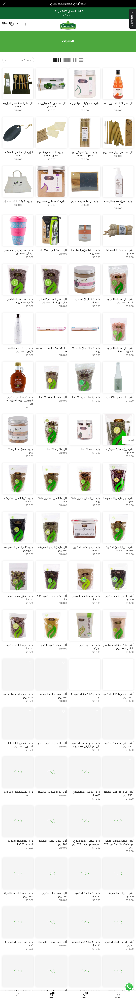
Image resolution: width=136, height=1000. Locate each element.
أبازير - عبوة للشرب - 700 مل (53, 250)
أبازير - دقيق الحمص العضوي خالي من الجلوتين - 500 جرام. (86, 744)
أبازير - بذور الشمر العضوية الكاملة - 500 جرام (20, 842)
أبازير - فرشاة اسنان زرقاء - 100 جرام (85, 350)
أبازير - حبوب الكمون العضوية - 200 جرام (52, 842)
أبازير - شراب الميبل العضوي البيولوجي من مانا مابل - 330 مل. (19, 400)
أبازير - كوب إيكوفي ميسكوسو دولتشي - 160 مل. (18, 252)
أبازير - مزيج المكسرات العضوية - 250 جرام (119, 744)
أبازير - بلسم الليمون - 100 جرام (52, 397)
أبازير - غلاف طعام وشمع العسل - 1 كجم (51, 154)
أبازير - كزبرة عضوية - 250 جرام (52, 792)
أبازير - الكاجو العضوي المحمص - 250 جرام (18, 695)
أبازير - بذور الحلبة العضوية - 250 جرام (120, 895)
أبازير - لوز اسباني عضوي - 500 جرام (85, 500)
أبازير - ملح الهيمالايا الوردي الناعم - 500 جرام (120, 301)
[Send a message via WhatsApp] (129, 987)
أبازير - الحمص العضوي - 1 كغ (52, 743)
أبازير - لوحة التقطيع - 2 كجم (84, 201)
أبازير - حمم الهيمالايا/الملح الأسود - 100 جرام (20, 301)
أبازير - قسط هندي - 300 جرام (51, 201)
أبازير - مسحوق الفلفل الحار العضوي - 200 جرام (20, 744)
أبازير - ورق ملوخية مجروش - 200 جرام (120, 451)
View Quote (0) (132, 18)
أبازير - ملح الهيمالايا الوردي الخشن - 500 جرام (120, 350)
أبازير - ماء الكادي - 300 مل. (120, 397)
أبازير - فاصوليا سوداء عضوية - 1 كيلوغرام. (18, 549)
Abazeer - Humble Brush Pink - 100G (51, 350)
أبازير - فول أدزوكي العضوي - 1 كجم (118, 500)
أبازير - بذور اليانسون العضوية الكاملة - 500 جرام (120, 549)
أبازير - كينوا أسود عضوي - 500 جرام (52, 597)
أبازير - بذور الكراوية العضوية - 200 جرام (52, 695)
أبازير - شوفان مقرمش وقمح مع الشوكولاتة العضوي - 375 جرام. (119, 844)
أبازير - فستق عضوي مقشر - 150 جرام (19, 597)
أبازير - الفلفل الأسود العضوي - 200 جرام (118, 597)
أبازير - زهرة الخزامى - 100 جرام (85, 397)
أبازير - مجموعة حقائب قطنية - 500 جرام (119, 252)
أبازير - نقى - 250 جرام (56, 449)
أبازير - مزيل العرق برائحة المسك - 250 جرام (85, 252)
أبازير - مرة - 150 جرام (90, 449)
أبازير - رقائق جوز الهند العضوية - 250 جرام (119, 793)
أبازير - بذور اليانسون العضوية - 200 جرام (18, 500)
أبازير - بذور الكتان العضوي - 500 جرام (53, 895)
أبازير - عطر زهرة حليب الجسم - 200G (118, 203)
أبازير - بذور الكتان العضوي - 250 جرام (87, 895)
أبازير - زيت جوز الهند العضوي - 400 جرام (85, 793)
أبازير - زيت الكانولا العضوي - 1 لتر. (85, 695)
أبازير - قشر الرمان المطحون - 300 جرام (86, 301)
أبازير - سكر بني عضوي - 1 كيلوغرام (87, 646)
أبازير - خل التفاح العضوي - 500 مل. (118, 105)
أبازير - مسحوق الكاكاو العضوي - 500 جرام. (118, 695)
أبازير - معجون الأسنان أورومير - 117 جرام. (51, 105)
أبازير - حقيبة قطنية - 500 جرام (17, 201)
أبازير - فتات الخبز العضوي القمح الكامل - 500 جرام (118, 646)
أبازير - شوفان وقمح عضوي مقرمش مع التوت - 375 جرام (86, 842)
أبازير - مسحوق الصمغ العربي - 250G (85, 105)
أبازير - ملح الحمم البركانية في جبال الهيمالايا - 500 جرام (53, 301)
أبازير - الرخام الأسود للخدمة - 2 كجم (18, 154)
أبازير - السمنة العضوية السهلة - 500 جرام (18, 895)
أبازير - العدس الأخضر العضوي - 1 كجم (119, 943)
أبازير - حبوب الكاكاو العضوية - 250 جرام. (18, 646)
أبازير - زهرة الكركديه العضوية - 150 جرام (85, 943)
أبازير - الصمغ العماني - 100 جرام (19, 451)
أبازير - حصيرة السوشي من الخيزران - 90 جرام (84, 154)
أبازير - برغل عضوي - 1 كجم (54, 645)
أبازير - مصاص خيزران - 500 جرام (118, 152)
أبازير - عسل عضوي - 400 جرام (52, 942)
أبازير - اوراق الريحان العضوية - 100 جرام (52, 549)
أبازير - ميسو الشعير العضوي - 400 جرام (85, 549)
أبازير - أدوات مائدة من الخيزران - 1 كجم (18, 105)
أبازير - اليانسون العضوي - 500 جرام (52, 500)
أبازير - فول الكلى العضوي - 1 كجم (19, 943)
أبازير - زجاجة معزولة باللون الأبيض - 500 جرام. (20, 350)
